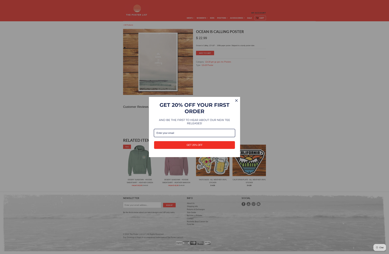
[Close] (236, 100)
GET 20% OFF (195, 145)
